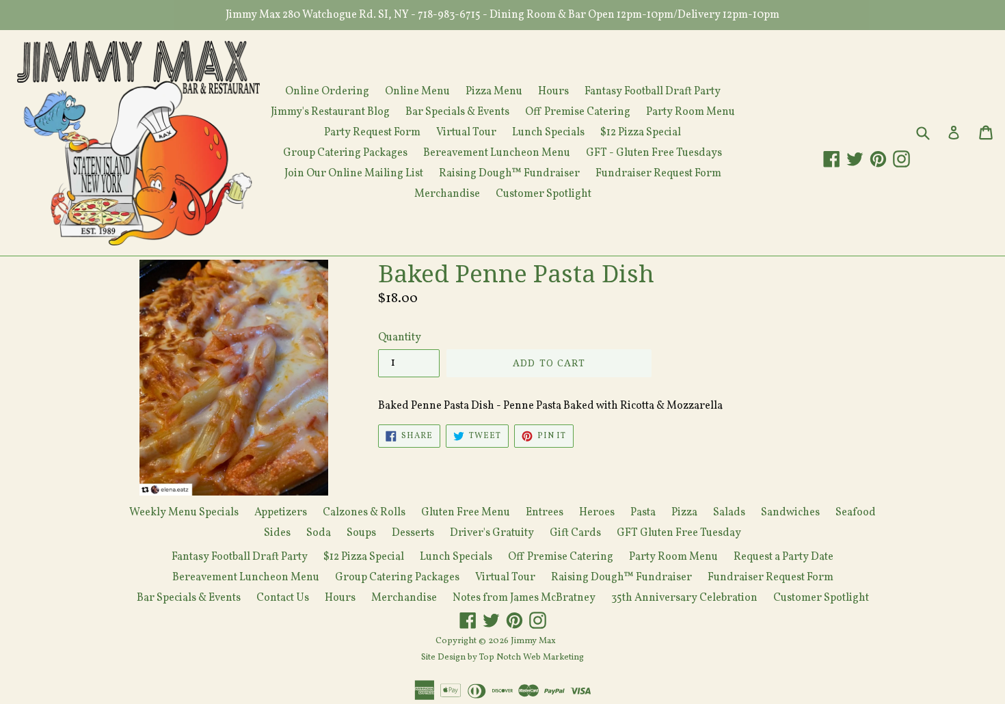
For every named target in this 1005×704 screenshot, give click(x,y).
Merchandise (447, 194)
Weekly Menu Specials (184, 512)
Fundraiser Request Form (658, 173)
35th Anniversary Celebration (684, 598)
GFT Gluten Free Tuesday (679, 533)
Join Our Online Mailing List (353, 173)
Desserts (413, 533)
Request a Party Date (783, 557)
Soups (361, 533)
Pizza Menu (494, 91)
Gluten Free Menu (465, 512)
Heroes (597, 512)
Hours (553, 91)
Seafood (855, 512)
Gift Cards (575, 533)
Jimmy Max (533, 641)
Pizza (684, 512)
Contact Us (282, 598)
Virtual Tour (466, 132)
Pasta (643, 512)
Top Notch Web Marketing (530, 657)
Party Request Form (372, 132)
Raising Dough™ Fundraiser (509, 173)
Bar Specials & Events (457, 112)
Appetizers (280, 512)
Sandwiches (790, 512)
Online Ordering (327, 91)
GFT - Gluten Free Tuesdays (654, 153)
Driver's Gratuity (492, 533)
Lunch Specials (548, 132)
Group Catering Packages (345, 153)
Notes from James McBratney (524, 598)
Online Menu (417, 91)
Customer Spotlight (543, 194)
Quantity (399, 337)
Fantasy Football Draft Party (653, 91)
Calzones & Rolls (364, 512)
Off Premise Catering (577, 112)
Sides (277, 533)
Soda (318, 533)
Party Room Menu (690, 112)
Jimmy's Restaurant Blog (330, 112)
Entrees (544, 512)
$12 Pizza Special (640, 132)
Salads (729, 512)
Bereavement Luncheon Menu (496, 153)
